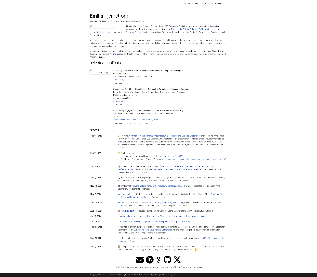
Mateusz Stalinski (190, 169)
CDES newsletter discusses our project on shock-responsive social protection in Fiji (154, 221)
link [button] (139, 123)
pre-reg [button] (129, 123)
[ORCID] (150, 260)
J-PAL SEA (146, 202)
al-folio (131, 275)
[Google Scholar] (159, 260)
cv (212, 3)
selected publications (108, 62)
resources (219, 3)
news (94, 129)
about (188, 3)
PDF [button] (128, 83)
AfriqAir (113, 54)
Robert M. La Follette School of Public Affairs (190, 29)
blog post (129, 211)
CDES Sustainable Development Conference (153, 230)
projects (205, 3)
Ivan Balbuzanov (160, 169)
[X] (177, 260)
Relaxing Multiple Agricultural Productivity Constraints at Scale (158, 186)
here (163, 197)
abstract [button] (118, 83)
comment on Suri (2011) (173, 156)
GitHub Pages (150, 275)
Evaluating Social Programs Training (167, 202)
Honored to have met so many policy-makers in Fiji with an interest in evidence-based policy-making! (161, 216)
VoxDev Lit (162, 246)
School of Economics (135, 32)
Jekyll (124, 275)
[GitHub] (167, 260)
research (195, 3)
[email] (140, 260)
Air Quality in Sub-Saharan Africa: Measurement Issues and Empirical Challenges (165, 136)
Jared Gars (173, 169)
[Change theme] (226, 2)
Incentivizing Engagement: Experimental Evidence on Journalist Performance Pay (190, 159)
